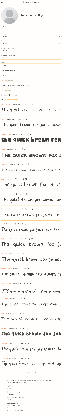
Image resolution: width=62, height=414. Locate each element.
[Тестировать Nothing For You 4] (32, 268)
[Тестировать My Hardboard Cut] (32, 239)
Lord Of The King (6, 283)
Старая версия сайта (13, 405)
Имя (2, 26)
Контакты (9, 399)
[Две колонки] (5, 80)
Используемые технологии (15, 408)
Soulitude (4, 313)
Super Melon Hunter (7, 209)
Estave (3, 149)
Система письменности (8, 48)
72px (4, 99)
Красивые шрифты (12, 403)
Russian (9, 388)
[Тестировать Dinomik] (26, 179)
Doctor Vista (4, 358)
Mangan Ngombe (6, 134)
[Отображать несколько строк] (9, 80)
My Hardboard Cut (6, 239)
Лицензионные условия (8, 55)
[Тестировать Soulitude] (26, 313)
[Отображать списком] (2, 80)
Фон (15, 95)
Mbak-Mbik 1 (5, 343)
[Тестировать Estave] (25, 149)
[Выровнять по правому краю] (9, 90)
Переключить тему (14, 392)
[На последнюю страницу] (35, 373)
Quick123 (4, 194)
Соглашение (10, 394)
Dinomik (3, 179)
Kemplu (3, 224)
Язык (2, 41)
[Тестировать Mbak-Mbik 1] (28, 343)
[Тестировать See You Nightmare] (32, 104)
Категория (4, 34)
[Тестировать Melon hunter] (29, 164)
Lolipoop (3, 119)
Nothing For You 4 (6, 268)
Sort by (3, 62)
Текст (6, 95)
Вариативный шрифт (9, 70)
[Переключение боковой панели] (2, 2)
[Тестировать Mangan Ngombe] (31, 134)
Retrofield (4, 328)
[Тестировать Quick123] (26, 194)
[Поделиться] (29, 104)
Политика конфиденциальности (16, 397)
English (9, 386)
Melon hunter (5, 164)
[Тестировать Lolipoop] (26, 119)
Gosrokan (4, 253)
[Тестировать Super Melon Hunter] (32, 209)
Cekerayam (4, 298)
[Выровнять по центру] (5, 90)
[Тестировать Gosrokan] (27, 254)
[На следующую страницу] (32, 373)
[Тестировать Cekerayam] (28, 298)
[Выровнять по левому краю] (2, 90)
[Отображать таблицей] (12, 80)
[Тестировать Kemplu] (25, 224)
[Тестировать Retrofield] (27, 328)
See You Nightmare (6, 104)
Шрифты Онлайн (31, 2)
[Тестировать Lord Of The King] (31, 283)
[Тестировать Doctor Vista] (28, 358)
